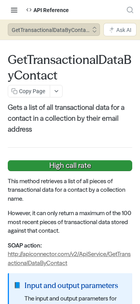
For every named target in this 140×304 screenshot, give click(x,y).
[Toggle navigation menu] (14, 10)
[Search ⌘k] (130, 10)
